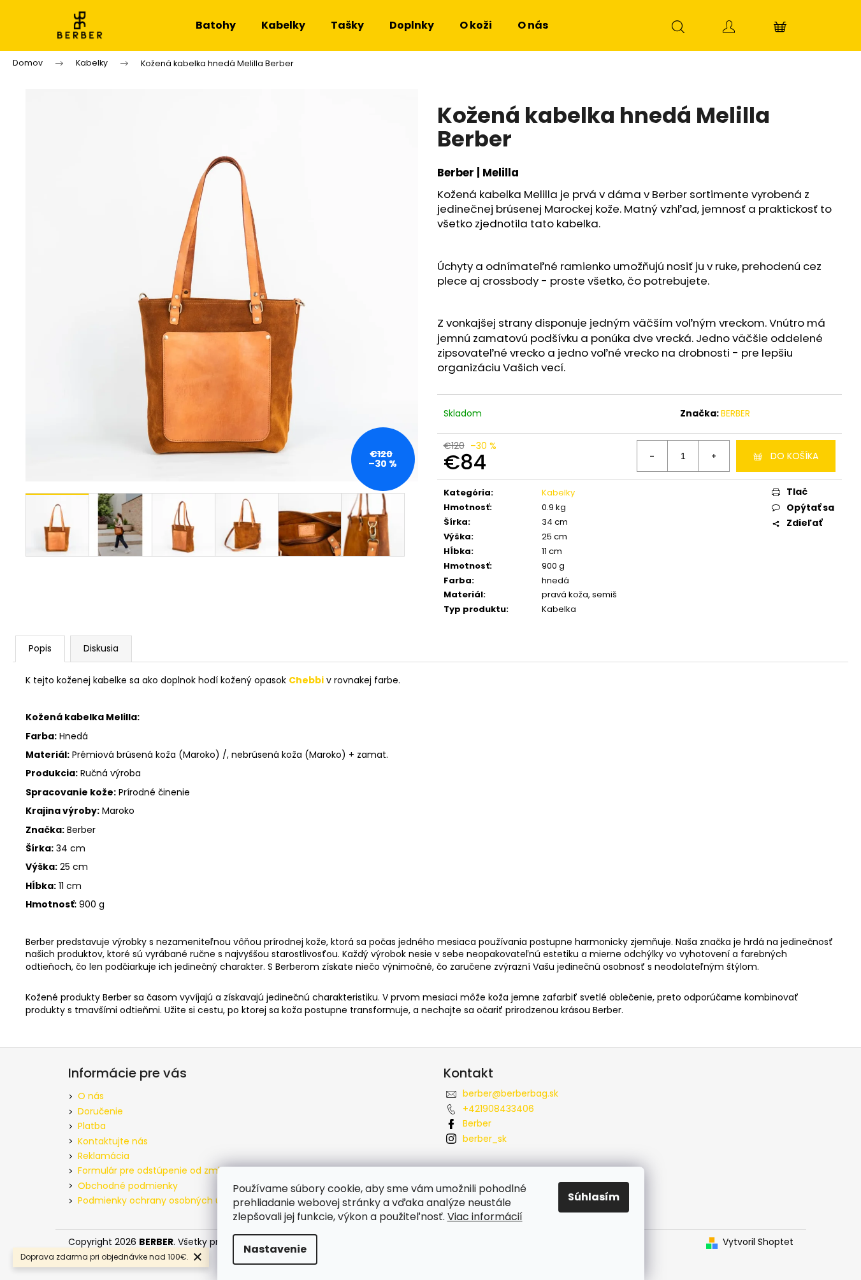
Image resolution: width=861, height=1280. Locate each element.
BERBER (735, 413)
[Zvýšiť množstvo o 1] (713, 456)
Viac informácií (485, 1216)
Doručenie (100, 1111)
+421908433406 (498, 1108)
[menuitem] (216, 25)
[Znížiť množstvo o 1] (652, 456)
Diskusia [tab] (101, 648)
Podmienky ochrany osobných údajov (161, 1200)
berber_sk (485, 1138)
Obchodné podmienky (128, 1185)
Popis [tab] (40, 648)
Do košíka (794, 456)
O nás (91, 1096)
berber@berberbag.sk (510, 1093)
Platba (92, 1126)
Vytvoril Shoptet (758, 1242)
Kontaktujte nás (113, 1141)
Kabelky (558, 493)
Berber (477, 1123)
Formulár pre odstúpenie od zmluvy (157, 1170)
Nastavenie (275, 1249)
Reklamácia (103, 1155)
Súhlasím (593, 1197)
